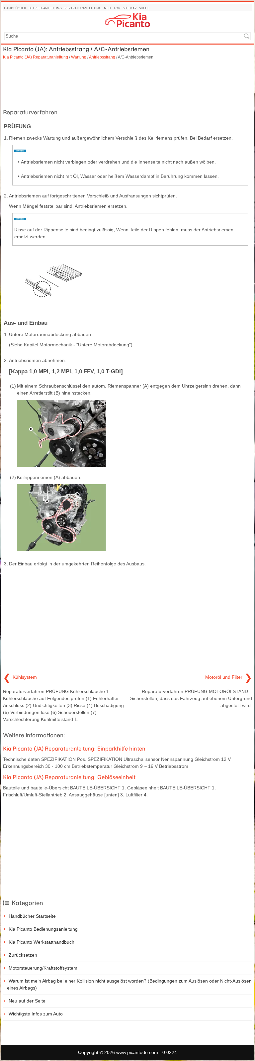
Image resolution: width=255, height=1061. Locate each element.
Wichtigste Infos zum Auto (36, 1013)
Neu (107, 8)
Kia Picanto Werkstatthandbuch (41, 942)
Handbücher (15, 8)
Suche (144, 8)
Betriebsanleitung (45, 8)
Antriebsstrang (102, 57)
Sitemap (129, 8)
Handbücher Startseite (32, 916)
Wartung (78, 57)
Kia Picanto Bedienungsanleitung (43, 929)
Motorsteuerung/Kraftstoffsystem (43, 968)
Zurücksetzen (23, 955)
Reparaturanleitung (82, 8)
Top (117, 8)
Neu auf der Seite (27, 1000)
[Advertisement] (127, 83)
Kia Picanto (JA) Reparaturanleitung (35, 57)
